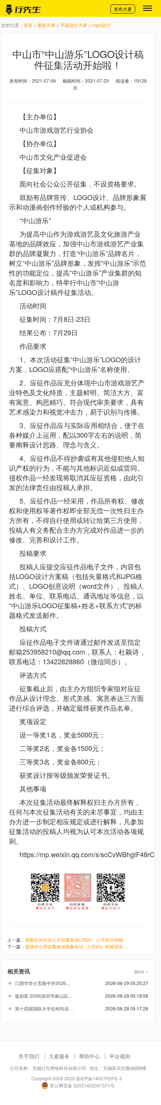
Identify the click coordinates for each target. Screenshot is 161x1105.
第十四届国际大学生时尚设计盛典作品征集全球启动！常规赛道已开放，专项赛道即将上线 (44, 1008)
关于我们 (28, 1056)
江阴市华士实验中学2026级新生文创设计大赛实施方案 (44, 983)
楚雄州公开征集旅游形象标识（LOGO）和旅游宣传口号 (78, 946)
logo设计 (101, 25)
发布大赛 (123, 9)
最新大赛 (46, 25)
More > (141, 971)
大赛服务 (59, 1056)
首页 (28, 25)
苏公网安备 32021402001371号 (82, 1085)
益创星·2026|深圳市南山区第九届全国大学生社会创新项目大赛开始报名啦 (44, 995)
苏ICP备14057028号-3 (99, 1078)
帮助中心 (89, 1056)
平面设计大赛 (73, 25)
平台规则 (119, 1056)
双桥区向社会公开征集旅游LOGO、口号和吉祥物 (74, 939)
